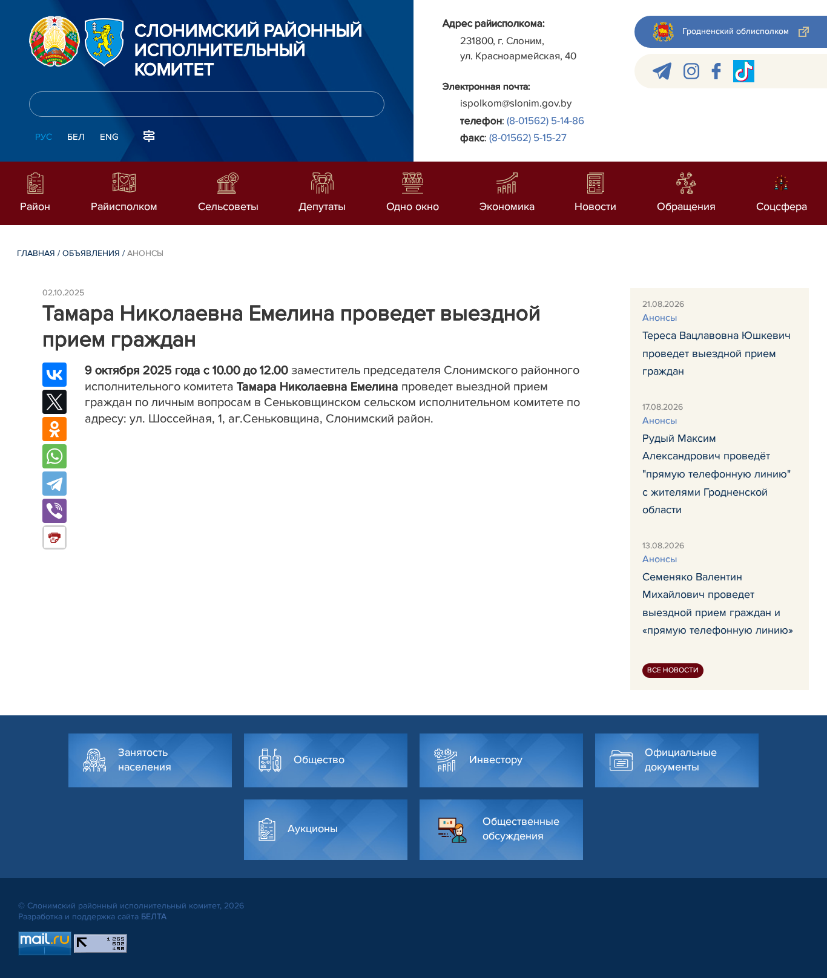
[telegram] (662, 71)
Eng (109, 136)
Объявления (91, 253)
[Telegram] (54, 483)
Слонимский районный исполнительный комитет (248, 51)
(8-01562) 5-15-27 (528, 137)
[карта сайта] (149, 135)
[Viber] (54, 511)
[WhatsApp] (54, 456)
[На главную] (54, 41)
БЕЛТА (153, 916)
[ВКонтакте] (54, 375)
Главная (36, 253)
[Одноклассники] (54, 429)
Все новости (673, 670)
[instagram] (691, 71)
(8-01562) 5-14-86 (545, 120)
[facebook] (716, 71)
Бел (76, 136)
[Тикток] (743, 71)
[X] (54, 402)
